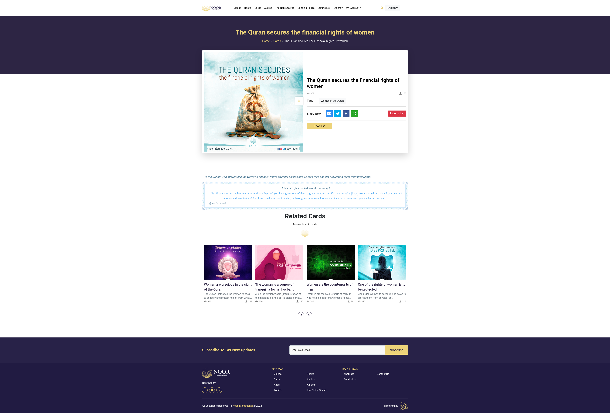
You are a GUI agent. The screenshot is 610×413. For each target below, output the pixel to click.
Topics (277, 390)
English (391, 7)
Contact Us (383, 373)
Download (319, 126)
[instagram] (219, 390)
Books (247, 7)
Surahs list (324, 7)
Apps (277, 384)
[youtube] (212, 390)
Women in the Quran (332, 100)
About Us (349, 373)
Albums (311, 384)
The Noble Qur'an (285, 7)
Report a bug (397, 113)
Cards (257, 7)
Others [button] (337, 7)
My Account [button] (352, 7)
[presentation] (301, 315)
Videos (237, 7)
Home (266, 41)
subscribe (396, 350)
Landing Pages (306, 7)
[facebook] (205, 390)
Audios (268, 7)
